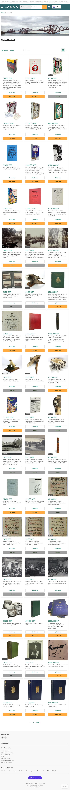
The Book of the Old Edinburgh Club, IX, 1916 (57, 706)
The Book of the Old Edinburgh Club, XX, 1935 (34, 706)
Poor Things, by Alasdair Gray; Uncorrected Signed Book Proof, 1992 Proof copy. (34, 421)
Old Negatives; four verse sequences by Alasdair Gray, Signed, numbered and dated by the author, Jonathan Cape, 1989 (57, 169)
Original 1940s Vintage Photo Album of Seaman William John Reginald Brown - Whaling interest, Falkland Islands (12, 462)
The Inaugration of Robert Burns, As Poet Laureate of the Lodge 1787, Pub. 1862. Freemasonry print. (12, 584)
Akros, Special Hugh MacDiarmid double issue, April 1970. (12, 624)
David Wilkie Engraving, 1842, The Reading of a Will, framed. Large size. (34, 583)
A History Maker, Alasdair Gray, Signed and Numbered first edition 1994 (11, 421)
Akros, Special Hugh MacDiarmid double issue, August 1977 (34, 502)
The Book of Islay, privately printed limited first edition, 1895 (12, 665)
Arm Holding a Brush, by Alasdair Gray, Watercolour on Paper (57, 665)
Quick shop (12, 92)
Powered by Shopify (35, 787)
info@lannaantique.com (7, 760)
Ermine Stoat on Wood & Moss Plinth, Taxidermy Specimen (11, 380)
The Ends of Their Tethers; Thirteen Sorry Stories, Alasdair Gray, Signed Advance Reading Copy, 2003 (57, 213)
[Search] (44, 7)
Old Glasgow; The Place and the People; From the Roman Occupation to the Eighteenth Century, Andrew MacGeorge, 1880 (57, 339)
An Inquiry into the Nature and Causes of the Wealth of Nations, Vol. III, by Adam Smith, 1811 (57, 461)
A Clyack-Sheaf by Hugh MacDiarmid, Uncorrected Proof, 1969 (12, 502)
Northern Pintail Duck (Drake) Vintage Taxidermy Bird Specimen (33, 295)
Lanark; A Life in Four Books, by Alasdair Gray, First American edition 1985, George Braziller (34, 127)
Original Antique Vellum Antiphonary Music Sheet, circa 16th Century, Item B (34, 542)
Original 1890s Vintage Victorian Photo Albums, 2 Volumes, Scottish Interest (12, 295)
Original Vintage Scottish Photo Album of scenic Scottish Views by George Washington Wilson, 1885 (12, 255)
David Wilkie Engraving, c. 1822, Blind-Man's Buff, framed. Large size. (57, 583)
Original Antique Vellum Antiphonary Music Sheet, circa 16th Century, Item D (57, 502)
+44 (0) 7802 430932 (7, 762)
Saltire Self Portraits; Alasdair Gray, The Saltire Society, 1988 (11, 168)
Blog (36, 783)
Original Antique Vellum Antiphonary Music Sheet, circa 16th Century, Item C (11, 542)
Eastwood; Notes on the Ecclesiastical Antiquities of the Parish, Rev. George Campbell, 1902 (34, 338)
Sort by (12, 50)
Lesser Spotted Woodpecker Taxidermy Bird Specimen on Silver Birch (56, 421)
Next (37, 722)
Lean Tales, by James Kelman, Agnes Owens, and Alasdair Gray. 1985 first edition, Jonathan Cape (57, 128)
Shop (31, 783)
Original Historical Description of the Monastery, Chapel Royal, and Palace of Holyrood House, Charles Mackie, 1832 (12, 338)
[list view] (67, 50)
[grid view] (63, 50)
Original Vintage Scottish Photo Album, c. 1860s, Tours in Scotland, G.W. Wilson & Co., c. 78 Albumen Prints (57, 255)
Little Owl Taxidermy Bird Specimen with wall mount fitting (34, 380)
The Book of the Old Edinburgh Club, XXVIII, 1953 (12, 706)
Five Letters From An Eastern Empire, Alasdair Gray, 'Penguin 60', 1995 (34, 82)
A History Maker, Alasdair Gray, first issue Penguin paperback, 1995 (11, 212)
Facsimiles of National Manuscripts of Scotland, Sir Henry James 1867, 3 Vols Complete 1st (56, 625)
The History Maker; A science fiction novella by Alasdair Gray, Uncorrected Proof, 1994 (34, 212)
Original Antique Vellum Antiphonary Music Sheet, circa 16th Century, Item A (57, 542)
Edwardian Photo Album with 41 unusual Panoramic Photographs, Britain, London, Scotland (34, 461)
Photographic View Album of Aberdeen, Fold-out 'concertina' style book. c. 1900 (57, 381)
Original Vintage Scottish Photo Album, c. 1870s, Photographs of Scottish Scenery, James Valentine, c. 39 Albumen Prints (34, 255)
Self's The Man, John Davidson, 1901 (34, 624)
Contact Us (42, 783)
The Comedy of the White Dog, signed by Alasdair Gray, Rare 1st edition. (34, 666)
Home (3, 12)
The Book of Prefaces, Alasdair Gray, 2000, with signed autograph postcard (11, 127)
